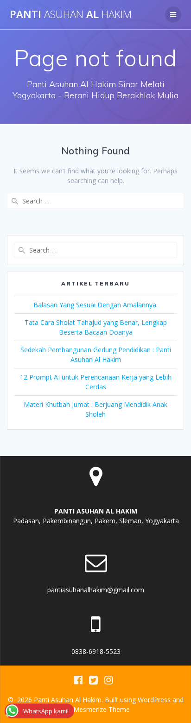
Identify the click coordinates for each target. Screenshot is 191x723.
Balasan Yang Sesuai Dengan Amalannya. (95, 304)
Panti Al (71, 14)
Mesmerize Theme (101, 709)
